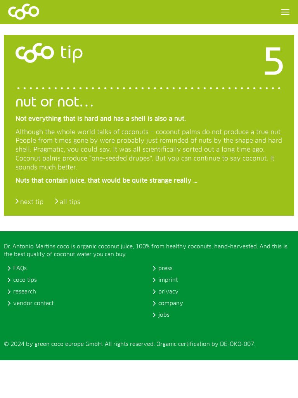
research (24, 292)
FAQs (20, 268)
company (170, 303)
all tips (70, 202)
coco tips (25, 280)
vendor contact (33, 303)
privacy (168, 292)
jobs (164, 315)
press (165, 268)
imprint (168, 280)
